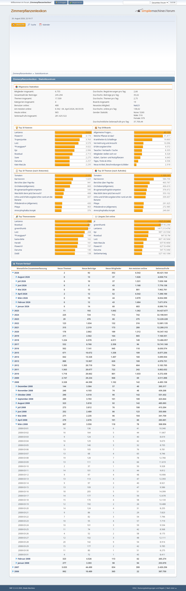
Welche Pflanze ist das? (104, 136)
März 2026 (23, 298)
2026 (16, 272)
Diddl (17, 253)
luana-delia (19, 239)
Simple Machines (29, 588)
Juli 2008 (22, 407)
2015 (16, 352)
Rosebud (18, 154)
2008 (16, 382)
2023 (16, 319)
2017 (16, 344)
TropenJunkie (20, 139)
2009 (16, 378)
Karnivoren (20, 179)
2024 (16, 315)
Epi (16, 150)
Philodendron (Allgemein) (26, 203)
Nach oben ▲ (172, 588)
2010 (16, 373)
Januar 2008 (23, 563)
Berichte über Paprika (24, 182)
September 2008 (25, 399)
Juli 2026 (22, 281)
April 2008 (22, 420)
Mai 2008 (22, 415)
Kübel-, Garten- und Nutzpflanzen (109, 157)
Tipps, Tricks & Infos (102, 161)
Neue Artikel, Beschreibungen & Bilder (111, 164)
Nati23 (137, 105)
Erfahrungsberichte (102, 146)
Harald (17, 242)
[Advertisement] (93, 48)
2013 (16, 361)
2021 (16, 327)
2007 (16, 567)
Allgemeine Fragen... (103, 132)
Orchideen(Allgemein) (24, 186)
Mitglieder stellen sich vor (105, 154)
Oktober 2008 (24, 394)
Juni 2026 (22, 285)
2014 (16, 357)
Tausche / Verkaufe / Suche (106, 150)
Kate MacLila (20, 164)
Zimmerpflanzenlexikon (28, 11)
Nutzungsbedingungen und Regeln (151, 588)
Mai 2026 (22, 289)
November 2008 (25, 390)
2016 (16, 348)
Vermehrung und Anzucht (105, 143)
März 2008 (23, 424)
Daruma (18, 161)
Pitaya (17, 207)
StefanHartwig (100, 253)
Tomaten (18, 175)
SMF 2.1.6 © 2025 (15, 588)
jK (94, 221)
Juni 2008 (22, 411)
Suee (17, 157)
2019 (16, 336)
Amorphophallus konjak (25, 210)
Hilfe (134, 588)
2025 (16, 310)
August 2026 (24, 277)
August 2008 (24, 403)
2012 (16, 365)
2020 (16, 331)
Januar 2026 (23, 306)
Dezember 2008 (25, 386)
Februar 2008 (24, 558)
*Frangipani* (20, 146)
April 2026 (22, 294)
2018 (16, 340)
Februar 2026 (24, 302)
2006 (16, 571)
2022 (16, 323)
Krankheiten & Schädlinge (105, 139)
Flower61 (19, 136)
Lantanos (19, 132)
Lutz (16, 143)
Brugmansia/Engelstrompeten (28, 189)
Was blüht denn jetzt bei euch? (28, 193)
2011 (16, 369)
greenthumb (20, 228)
